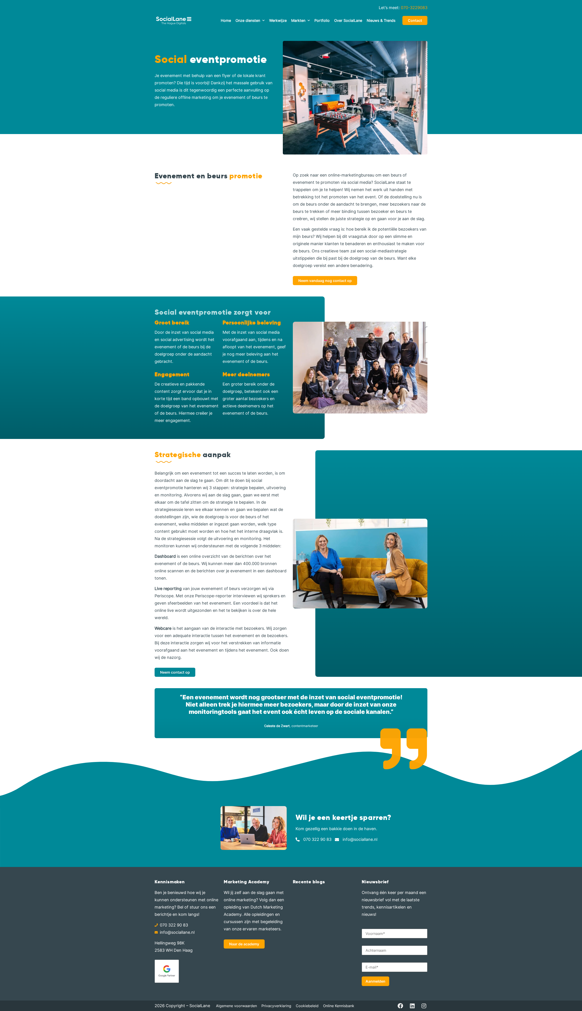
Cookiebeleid (307, 1006)
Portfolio (322, 20)
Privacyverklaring (276, 1006)
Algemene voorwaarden (236, 1006)
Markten (298, 20)
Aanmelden (375, 981)
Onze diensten (248, 20)
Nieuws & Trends (381, 20)
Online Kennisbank (338, 1006)
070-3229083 (414, 7)
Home (226, 20)
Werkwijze (278, 20)
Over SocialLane (348, 20)
